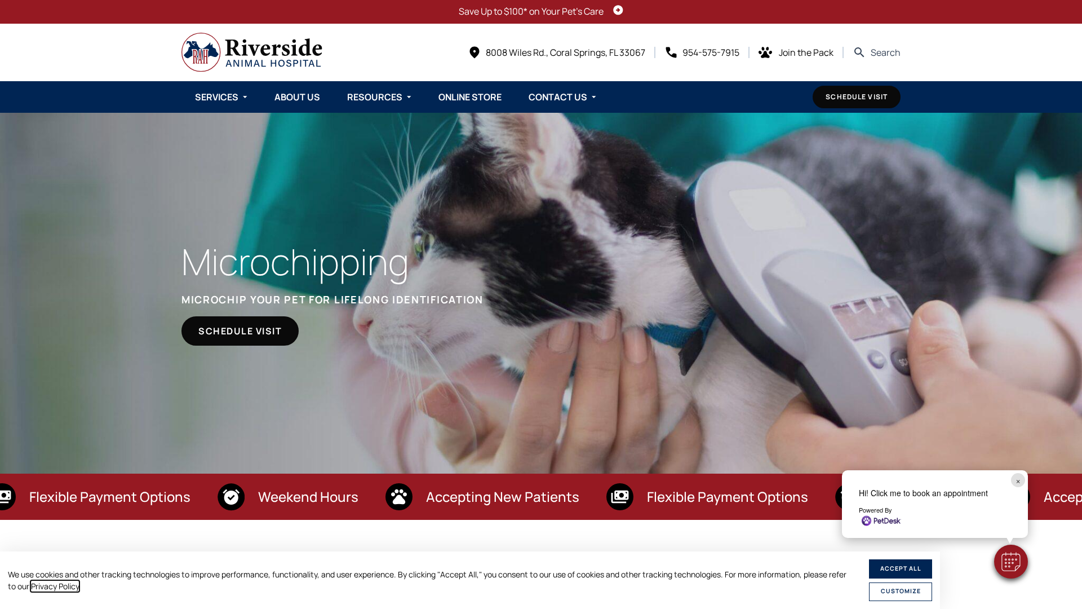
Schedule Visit (857, 97)
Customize (901, 591)
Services (216, 97)
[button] (1011, 562)
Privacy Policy (55, 586)
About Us (297, 97)
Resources (374, 97)
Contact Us (558, 97)
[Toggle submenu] (245, 97)
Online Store (470, 97)
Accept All (900, 568)
